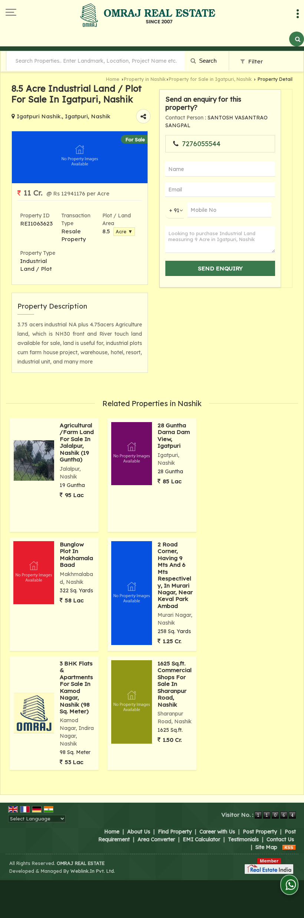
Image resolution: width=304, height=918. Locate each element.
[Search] (296, 39)
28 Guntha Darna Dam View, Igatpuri (174, 435)
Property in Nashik (145, 79)
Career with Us (217, 831)
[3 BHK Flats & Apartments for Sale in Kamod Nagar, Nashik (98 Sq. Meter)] (34, 713)
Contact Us (280, 839)
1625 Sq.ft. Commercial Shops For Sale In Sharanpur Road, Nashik (175, 684)
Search (207, 60)
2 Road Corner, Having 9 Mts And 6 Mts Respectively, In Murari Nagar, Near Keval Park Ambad (175, 575)
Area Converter (156, 839)
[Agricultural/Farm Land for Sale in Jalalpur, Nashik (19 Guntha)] (34, 460)
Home (112, 79)
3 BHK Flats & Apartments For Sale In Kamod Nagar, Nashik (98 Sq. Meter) (76, 687)
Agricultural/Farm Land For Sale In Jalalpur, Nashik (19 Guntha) (77, 442)
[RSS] (289, 847)
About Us (138, 831)
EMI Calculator (201, 839)
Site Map (266, 847)
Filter (255, 61)
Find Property (175, 831)
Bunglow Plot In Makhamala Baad (76, 554)
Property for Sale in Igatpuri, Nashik (210, 79)
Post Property (260, 831)
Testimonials (243, 839)
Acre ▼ (124, 231)
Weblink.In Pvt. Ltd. (92, 871)
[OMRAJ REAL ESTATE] (147, 15)
